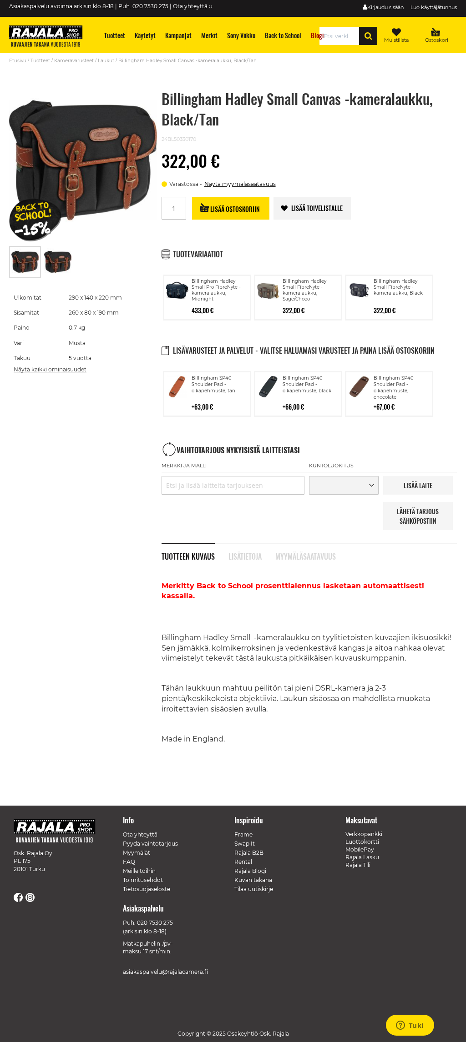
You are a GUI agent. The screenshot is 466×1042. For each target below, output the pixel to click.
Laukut (106, 61)
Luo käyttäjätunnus (433, 7)
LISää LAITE (418, 485)
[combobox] (341, 36)
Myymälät (136, 852)
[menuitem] (115, 35)
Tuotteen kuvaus (188, 555)
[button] (58, 262)
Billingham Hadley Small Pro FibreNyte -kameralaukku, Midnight (216, 290)
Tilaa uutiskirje (253, 889)
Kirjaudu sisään (385, 7)
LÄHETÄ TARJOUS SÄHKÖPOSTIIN (418, 516)
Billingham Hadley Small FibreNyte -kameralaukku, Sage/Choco (304, 290)
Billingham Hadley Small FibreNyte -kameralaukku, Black (398, 287)
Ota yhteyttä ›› (193, 6)
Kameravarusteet (74, 61)
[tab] (195, 551)
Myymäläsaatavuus (305, 555)
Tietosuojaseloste (146, 889)
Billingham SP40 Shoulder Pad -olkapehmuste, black (307, 384)
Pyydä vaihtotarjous (150, 843)
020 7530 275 (155, 922)
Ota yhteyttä (140, 834)
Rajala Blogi (250, 870)
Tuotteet (40, 61)
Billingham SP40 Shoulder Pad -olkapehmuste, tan (213, 384)
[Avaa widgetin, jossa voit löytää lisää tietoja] (409, 1026)
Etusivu (17, 61)
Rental (243, 861)
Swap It (244, 843)
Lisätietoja (245, 555)
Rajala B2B (248, 852)
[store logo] (50, 37)
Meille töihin (139, 870)
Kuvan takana (253, 880)
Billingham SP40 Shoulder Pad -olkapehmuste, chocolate (394, 387)
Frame (243, 834)
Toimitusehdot (143, 880)
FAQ (129, 861)
